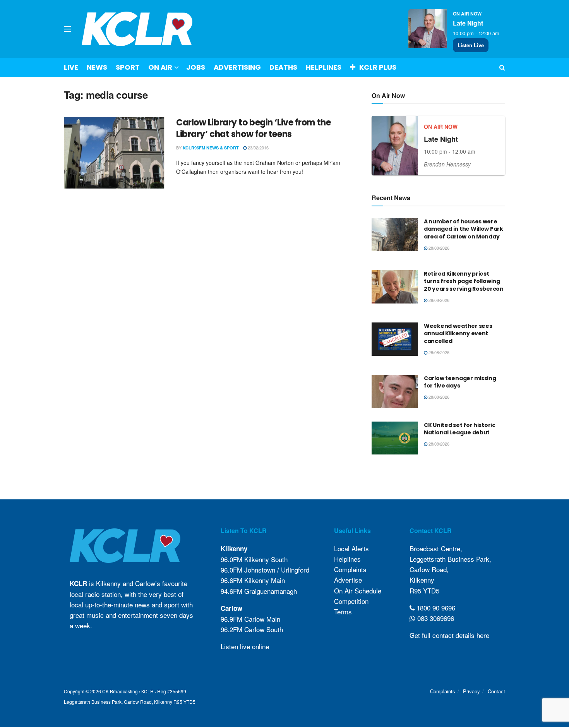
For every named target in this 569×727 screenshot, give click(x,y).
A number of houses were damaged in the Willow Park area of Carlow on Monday (463, 229)
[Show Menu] (67, 29)
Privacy (471, 691)
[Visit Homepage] (137, 29)
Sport (128, 67)
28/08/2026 (438, 248)
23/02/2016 (258, 147)
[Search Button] (502, 67)
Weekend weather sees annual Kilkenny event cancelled (458, 333)
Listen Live (471, 45)
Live (71, 67)
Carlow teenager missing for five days (460, 382)
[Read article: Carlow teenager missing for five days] (395, 391)
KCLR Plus (377, 67)
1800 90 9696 (435, 607)
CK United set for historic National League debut (459, 429)
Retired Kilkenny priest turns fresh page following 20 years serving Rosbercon (464, 281)
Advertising (237, 67)
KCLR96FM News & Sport (211, 148)
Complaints (350, 569)
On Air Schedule (357, 590)
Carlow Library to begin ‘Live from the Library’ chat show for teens (253, 129)
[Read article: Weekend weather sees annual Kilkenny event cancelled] (395, 339)
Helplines (323, 67)
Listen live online (245, 646)
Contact (496, 691)
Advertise (348, 580)
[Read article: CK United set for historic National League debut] (395, 438)
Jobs (195, 67)
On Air (160, 67)
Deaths (283, 67)
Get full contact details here (449, 635)
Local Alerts (351, 548)
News (97, 67)
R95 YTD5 (424, 590)
